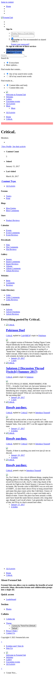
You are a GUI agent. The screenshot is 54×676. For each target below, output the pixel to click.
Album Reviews (12, 271)
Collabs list (10, 619)
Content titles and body (18, 85)
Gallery (9, 99)
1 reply (14, 360)
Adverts (9, 309)
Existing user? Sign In (15, 26)
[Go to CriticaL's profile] (10, 325)
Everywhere (14, 63)
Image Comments (13, 262)
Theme (9, 623)
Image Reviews (12, 264)
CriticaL (9, 335)
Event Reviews (12, 235)
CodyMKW (25, 335)
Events (8, 230)
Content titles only (16, 88)
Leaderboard (11, 599)
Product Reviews (13, 220)
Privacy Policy (12, 631)
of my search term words (20, 74)
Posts (8, 198)
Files (8, 245)
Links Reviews (12, 300)
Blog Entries (11, 208)
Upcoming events (13, 101)
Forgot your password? (20, 44)
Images (9, 259)
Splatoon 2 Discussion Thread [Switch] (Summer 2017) (25, 370)
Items (8, 280)
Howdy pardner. (16, 407)
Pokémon (42, 335)
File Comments (12, 247)
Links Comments (13, 297)
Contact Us (10, 633)
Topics (8, 196)
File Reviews (11, 249)
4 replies (14, 431)
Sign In (14, 41)
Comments (10, 283)
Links (8, 295)
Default (14, 628)
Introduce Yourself (42, 413)
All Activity (10, 104)
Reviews (9, 285)
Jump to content (7, 2)
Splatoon (29, 377)
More (8, 106)
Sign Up (9, 52)
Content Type (8, 181)
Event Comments (13, 233)
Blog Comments (12, 210)
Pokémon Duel (15, 330)
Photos (8, 609)
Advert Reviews (12, 314)
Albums (9, 266)
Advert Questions (13, 312)
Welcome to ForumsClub (16, 95)
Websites (9, 97)
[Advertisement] (27, 538)
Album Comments (13, 268)
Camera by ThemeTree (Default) (23, 626)
